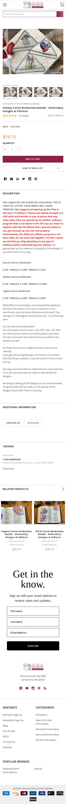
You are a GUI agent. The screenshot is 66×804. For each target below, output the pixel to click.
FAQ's (6, 736)
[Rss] (45, 688)
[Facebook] (5, 178)
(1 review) (24, 115)
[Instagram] (33, 688)
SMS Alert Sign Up (12, 714)
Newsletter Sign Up (13, 720)
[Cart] (62, 5)
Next (62, 489)
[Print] (17, 178)
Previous (55, 489)
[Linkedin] (29, 178)
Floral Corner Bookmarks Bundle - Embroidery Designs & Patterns (50, 534)
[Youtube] (27, 688)
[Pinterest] (35, 178)
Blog (5, 725)
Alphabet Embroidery (47, 729)
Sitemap (7, 747)
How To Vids (9, 731)
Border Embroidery (46, 740)
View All (38, 768)
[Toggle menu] (4, 4)
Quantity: (9, 143)
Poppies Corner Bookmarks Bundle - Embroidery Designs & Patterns (16, 534)
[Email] (11, 178)
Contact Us (9, 741)
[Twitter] (23, 178)
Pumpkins (41, 714)
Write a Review (55, 115)
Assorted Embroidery (47, 734)
